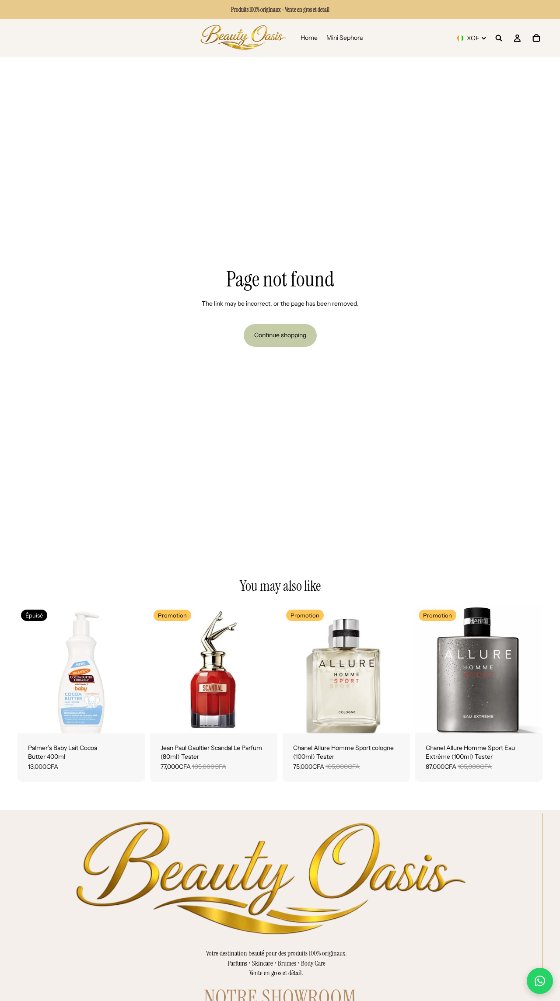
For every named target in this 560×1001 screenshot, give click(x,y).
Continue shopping (280, 335)
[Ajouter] (264, 720)
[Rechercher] (498, 38)
